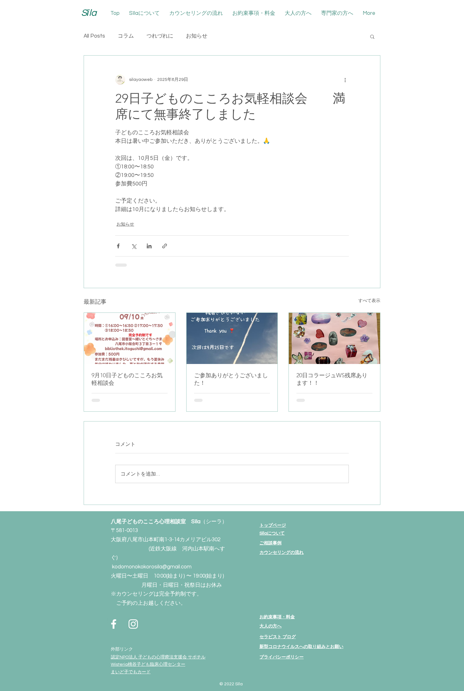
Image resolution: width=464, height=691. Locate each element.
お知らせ (196, 36)
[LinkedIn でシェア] (149, 246)
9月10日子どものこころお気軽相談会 (127, 379)
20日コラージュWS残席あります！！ (331, 379)
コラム (126, 36)
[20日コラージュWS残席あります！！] (334, 338)
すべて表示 (369, 301)
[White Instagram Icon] (133, 624)
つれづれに (159, 36)
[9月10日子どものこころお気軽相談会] (129, 338)
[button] (372, 36)
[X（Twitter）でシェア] (134, 246)
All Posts (94, 36)
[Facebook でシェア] (118, 246)
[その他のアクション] (345, 79)
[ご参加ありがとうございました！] (232, 338)
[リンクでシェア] (165, 246)
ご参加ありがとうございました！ (231, 379)
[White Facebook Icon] (113, 624)
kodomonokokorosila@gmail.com (152, 567)
